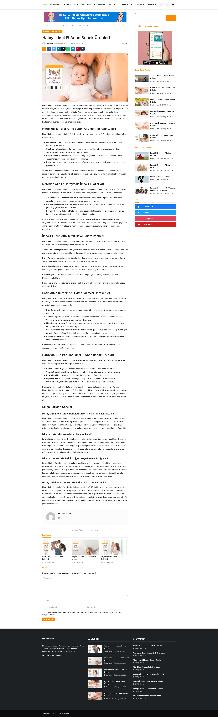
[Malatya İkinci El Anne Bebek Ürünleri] (142, 114)
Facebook (148, 207)
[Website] (59, 518)
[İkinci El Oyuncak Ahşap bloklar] (142, 167)
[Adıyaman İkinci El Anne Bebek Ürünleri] (85, 547)
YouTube (148, 224)
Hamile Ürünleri (70, 4)
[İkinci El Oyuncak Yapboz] (142, 179)
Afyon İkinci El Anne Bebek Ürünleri (115, 671)
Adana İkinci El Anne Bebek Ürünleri (115, 647)
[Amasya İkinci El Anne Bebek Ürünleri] (95, 696)
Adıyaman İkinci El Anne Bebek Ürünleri (117, 659)
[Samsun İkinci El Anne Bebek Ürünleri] (142, 90)
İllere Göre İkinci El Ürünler (59, 26)
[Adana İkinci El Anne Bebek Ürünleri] (55, 547)
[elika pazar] (43, 43)
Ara (136, 13)
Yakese (45, 713)
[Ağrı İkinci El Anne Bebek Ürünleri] (95, 684)
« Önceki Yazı (77, 530)
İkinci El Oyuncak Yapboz (160, 177)
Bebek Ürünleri (104, 4)
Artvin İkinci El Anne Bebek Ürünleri (147, 696)
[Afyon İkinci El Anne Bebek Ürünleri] (114, 547)
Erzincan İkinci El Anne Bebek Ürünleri (162, 101)
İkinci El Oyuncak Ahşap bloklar (160, 166)
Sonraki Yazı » (93, 530)
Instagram (148, 218)
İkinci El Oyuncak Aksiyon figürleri (161, 154)
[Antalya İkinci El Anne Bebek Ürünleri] (142, 138)
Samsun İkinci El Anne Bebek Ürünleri (162, 89)
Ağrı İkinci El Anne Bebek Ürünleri (114, 682)
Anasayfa (56, 4)
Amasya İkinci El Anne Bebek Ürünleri (116, 694)
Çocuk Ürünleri (120, 4)
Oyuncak (150, 4)
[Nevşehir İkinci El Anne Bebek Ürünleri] (142, 126)
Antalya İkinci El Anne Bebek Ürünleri (162, 136)
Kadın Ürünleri (136, 4)
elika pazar (49, 43)
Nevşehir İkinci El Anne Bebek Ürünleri (163, 124)
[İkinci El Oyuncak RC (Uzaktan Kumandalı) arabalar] (142, 190)
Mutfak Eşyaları (87, 4)
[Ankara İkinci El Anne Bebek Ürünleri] (142, 78)
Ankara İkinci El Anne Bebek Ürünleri (162, 77)
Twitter (147, 213)
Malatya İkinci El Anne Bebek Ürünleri (162, 112)
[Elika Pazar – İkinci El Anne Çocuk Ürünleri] (45, 4)
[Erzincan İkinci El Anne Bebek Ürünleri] (142, 102)
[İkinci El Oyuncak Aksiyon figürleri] (142, 156)
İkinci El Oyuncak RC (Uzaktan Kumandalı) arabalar (162, 189)
